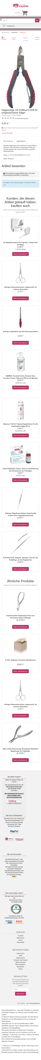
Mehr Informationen (20, 254)
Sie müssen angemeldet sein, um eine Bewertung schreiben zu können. (19, 174)
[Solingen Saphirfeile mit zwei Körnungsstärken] (20, 317)
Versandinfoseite (33, 1052)
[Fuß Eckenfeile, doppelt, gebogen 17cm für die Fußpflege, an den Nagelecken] (20, 543)
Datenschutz (18, 902)
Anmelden (17, 12)
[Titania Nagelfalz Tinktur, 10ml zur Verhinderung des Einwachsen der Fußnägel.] (20, 454)
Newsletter (20, 967)
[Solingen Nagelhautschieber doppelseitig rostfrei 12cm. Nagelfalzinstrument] (20, 499)
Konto (20, 940)
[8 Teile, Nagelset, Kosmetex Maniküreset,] (20, 645)
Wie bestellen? (20, 964)
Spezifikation (21, 141)
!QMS (31, 1023)
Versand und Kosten (21, 960)
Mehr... (14, 876)
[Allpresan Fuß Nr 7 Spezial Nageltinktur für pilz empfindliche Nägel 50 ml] (20, 409)
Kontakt (20, 936)
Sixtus (24, 1034)
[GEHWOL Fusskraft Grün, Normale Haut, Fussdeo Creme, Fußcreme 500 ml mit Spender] (20, 361)
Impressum (20, 953)
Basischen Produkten (26, 1030)
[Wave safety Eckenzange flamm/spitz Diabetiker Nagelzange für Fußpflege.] (20, 734)
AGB (20, 955)
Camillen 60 (6, 1037)
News (20, 969)
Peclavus (36, 1034)
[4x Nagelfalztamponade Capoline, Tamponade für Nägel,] (20, 228)
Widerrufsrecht (20, 962)
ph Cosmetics (23, 1032)
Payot (17, 1026)
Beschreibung (8, 141)
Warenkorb (20, 938)
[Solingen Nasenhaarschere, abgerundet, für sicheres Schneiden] (20, 273)
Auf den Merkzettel (7, 133)
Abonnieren (20, 994)
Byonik (11, 1026)
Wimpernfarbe (25, 1026)
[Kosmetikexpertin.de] (20, 5)
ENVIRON (5, 1026)
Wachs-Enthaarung (16, 1017)
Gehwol (29, 1034)
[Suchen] (37, 20)
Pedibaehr (16, 1037)
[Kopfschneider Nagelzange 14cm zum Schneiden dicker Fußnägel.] (20, 601)
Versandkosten (35, 1003)
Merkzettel (20, 942)
